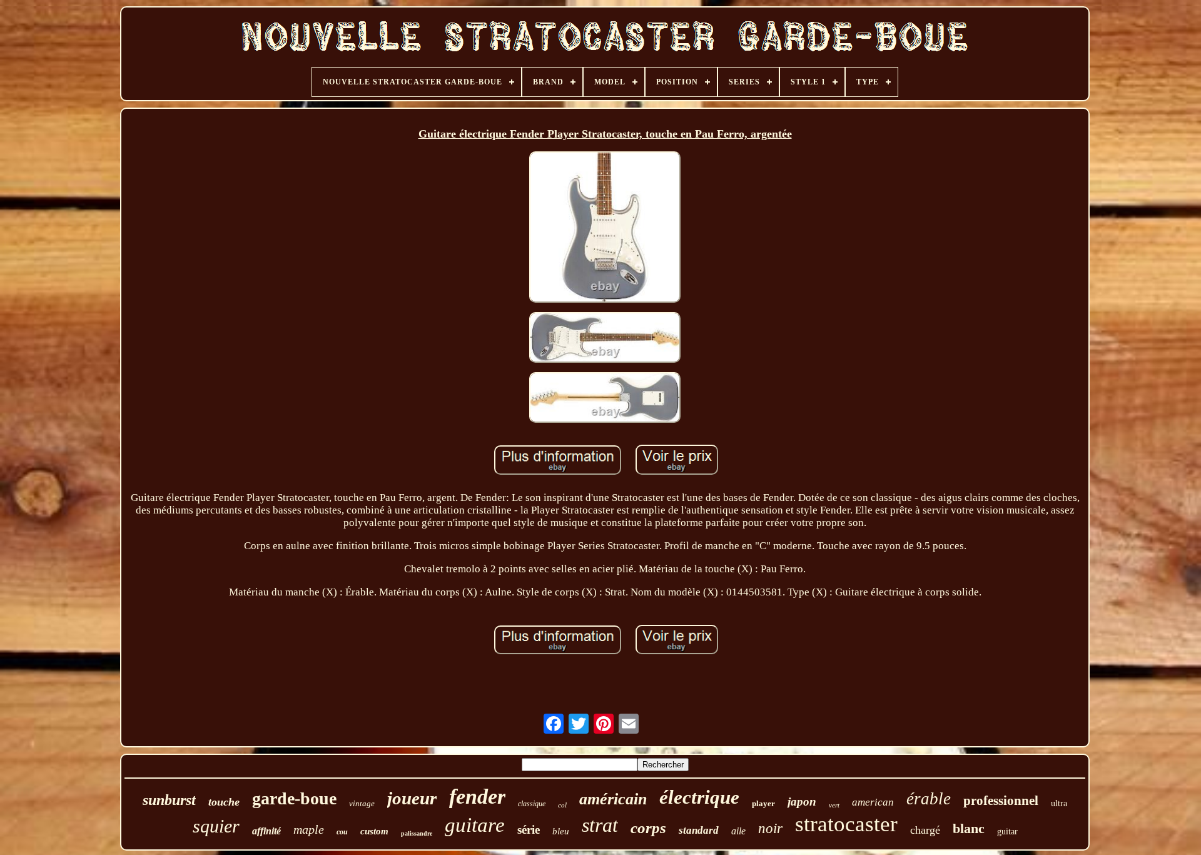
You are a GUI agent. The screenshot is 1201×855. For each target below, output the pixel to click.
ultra (1059, 803)
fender (477, 796)
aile (738, 831)
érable (928, 798)
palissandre (416, 833)
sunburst (169, 800)
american (873, 802)
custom (374, 831)
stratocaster (846, 824)
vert (834, 805)
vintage (362, 803)
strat (600, 825)
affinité (266, 831)
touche (224, 802)
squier (216, 826)
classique (531, 803)
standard (699, 830)
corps (648, 827)
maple (308, 829)
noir (770, 828)
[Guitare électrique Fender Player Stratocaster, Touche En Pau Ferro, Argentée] (604, 228)
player (763, 803)
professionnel (1000, 800)
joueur (412, 798)
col (562, 805)
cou (342, 831)
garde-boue (294, 798)
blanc (969, 828)
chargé (925, 830)
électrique (699, 797)
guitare (475, 825)
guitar (1007, 831)
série (528, 829)
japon (802, 801)
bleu (560, 831)
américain (613, 799)
